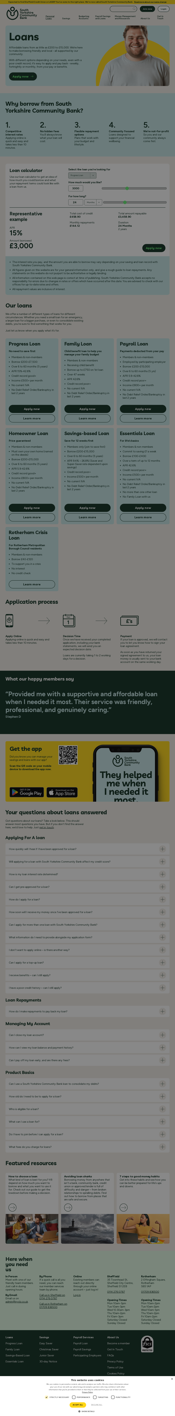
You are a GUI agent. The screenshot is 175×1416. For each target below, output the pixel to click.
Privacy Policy (87, 1392)
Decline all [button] (96, 1405)
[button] (87, 1411)
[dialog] (87, 1396)
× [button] (172, 1379)
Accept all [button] (78, 1405)
